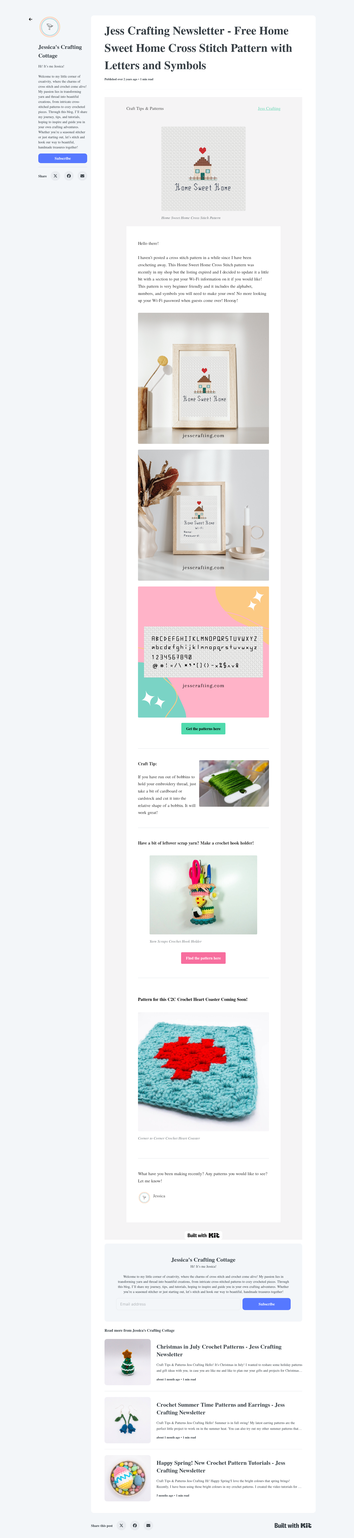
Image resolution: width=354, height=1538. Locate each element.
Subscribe (63, 158)
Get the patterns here (203, 728)
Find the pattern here (203, 958)
